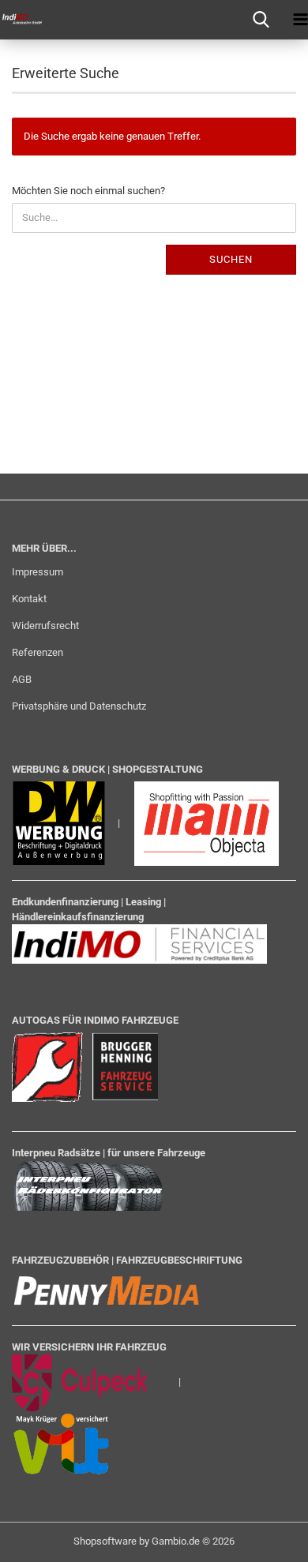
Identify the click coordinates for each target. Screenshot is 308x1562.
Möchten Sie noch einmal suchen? (88, 191)
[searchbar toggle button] (260, 19)
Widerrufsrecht (45, 625)
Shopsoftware (105, 1541)
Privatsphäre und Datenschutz (79, 706)
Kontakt (29, 599)
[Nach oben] (264, 1538)
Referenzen (37, 652)
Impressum (37, 572)
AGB (22, 679)
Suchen (231, 259)
